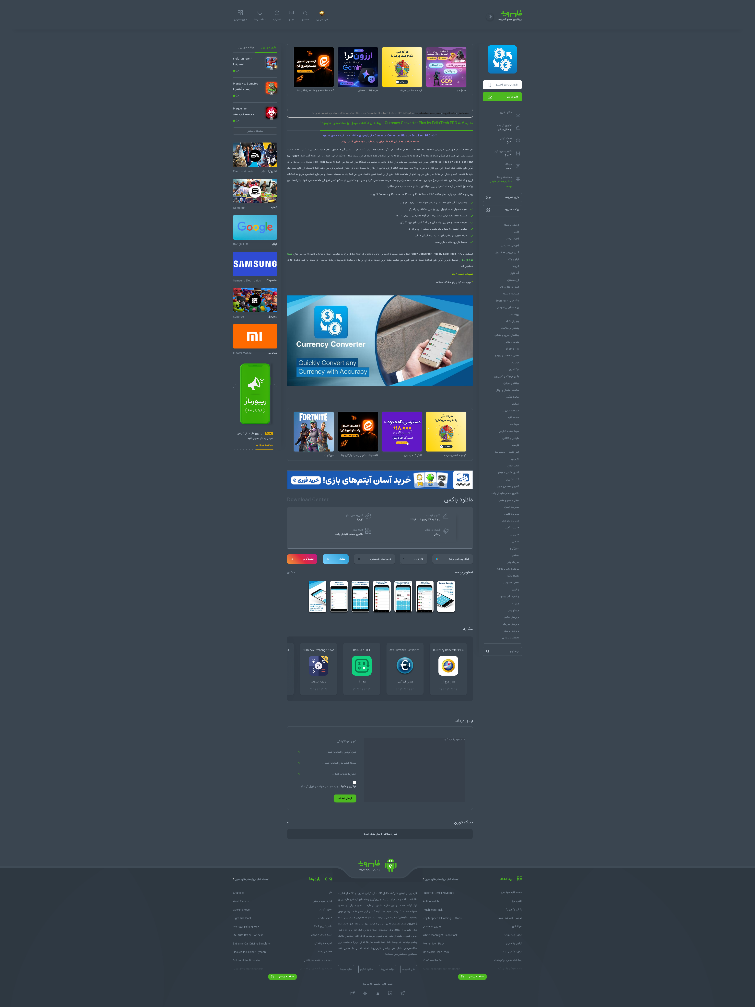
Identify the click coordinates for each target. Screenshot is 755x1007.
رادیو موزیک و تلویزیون (506, 376)
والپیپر (515, 590)
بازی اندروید (408, 969)
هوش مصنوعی (511, 583)
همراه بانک (513, 576)
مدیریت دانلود (511, 514)
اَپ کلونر (514, 273)
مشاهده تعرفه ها (264, 445)
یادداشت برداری (510, 638)
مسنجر (515, 555)
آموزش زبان (512, 239)
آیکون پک (513, 259)
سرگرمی (515, 404)
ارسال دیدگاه (345, 798)
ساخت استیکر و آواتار (507, 390)
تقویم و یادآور (512, 342)
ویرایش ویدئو (511, 631)
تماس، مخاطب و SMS (507, 356)
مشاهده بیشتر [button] (255, 131)
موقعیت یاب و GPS (508, 569)
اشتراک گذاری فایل (509, 287)
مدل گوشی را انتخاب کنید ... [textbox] (340, 752)
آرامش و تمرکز (511, 225)
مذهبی (515, 541)
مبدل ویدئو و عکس (508, 500)
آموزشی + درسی (510, 246)
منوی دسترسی (240, 19)
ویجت (515, 603)
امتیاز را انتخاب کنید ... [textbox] (343, 774)
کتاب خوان (513, 466)
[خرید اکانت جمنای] (358, 67)
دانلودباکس (512, 97)
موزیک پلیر (513, 562)
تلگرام (342, 559)
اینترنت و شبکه (511, 294)
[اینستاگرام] (353, 993)
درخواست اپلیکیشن (380, 559)
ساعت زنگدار (512, 397)
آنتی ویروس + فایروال (507, 252)
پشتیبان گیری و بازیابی (506, 335)
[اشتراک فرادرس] (402, 432)
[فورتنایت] (314, 432)
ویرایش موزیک (511, 624)
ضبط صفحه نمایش (509, 431)
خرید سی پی (322, 19)
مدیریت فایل (512, 528)
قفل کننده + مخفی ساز (507, 452)
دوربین (515, 362)
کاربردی (515, 459)
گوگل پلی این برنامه (459, 559)
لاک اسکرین (512, 479)
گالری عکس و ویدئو (508, 473)
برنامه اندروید (449, 113)
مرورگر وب (513, 548)
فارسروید (342, 260)
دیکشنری (514, 369)
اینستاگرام (308, 559)
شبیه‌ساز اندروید (510, 411)
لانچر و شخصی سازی (507, 486)
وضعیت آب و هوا (509, 596)
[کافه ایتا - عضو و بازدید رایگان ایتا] (314, 67)
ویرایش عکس (511, 617)
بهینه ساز (514, 314)
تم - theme (512, 349)
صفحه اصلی (463, 113)
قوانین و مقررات (347, 786)
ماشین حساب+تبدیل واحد (500, 184)
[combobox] (325, 752)
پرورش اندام (512, 321)
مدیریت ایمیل (511, 507)
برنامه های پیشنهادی (508, 307)
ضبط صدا (514, 424)
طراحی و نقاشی (510, 438)
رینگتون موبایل (511, 383)
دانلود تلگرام (366, 969)
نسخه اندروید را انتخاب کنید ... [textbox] (339, 763)
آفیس (516, 232)
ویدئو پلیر (514, 610)
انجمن (291, 19)
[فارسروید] (377, 866)
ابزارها (516, 266)
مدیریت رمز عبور (510, 521)
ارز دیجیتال (513, 280)
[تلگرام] (402, 993)
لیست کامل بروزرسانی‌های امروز (442, 879)
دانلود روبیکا (346, 969)
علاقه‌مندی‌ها (259, 19)
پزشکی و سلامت (510, 328)
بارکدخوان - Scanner (507, 301)
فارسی (515, 445)
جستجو (305, 19)
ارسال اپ (277, 19)
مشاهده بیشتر (476, 977)
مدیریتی (514, 534)
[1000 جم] (446, 67)
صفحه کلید (513, 418)
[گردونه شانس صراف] (402, 67)
